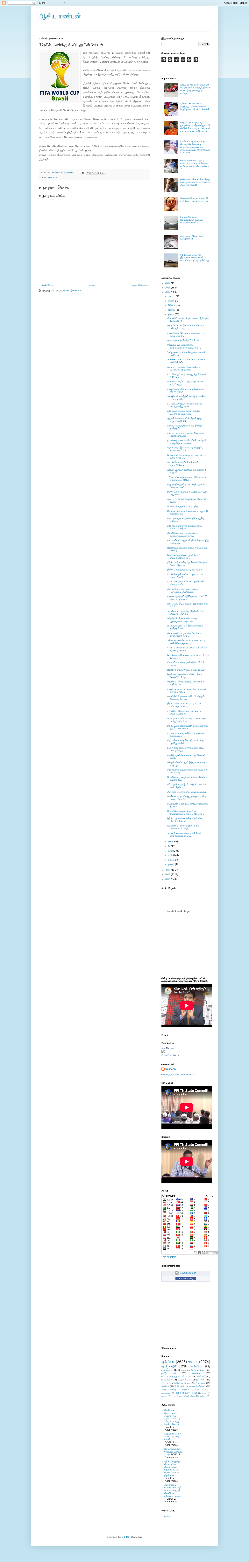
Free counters (168, 1257)
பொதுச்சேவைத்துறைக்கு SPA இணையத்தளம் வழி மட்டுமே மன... (185, 812)
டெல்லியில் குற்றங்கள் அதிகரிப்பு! (182, 506)
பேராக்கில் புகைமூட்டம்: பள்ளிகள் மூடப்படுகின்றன (182, 464)
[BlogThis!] (92, 173)
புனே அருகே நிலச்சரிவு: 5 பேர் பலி (183, 340)
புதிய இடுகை (46, 285)
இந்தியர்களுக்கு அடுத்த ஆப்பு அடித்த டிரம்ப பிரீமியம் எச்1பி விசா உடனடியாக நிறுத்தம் (172, 1468)
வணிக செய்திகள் (197, 1386)
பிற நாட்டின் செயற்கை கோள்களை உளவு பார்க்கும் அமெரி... (186, 327)
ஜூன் (171, 841)
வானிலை (202, 1396)
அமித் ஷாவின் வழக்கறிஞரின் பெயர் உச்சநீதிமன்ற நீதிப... (184, 634)
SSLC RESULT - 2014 (186, 1393)
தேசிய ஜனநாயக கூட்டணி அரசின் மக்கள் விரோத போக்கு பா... (187, 583)
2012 (168, 874)
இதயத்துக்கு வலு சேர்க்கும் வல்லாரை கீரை (173, 1452)
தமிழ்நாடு (168, 1366)
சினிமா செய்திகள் (182, 1383)
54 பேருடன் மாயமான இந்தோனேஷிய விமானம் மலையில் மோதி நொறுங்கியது (194, 257)
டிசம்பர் (171, 296)
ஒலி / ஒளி (200, 1379)
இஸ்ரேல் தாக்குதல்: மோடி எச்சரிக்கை (184, 569)
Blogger (126, 1537)
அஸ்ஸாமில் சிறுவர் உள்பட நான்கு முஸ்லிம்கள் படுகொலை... (182, 590)
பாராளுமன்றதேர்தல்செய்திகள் (175, 1376)
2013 (168, 870)
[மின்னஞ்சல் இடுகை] (81, 172)
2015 (168, 287)
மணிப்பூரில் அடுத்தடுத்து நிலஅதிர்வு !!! (192, 237)
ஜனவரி (171, 864)
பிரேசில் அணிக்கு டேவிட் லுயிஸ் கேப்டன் (186, 669)
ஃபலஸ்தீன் (200, 1376)
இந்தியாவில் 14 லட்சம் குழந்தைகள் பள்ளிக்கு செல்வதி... (184, 705)
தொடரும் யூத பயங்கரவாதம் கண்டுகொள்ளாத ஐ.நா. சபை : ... (184, 346)
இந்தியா (167, 1362)
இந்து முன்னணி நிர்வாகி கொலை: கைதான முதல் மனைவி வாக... (187, 727)
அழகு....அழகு (200, 1390)
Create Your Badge (170, 1055)
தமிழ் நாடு (168, 1373)
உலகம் (192, 1362)
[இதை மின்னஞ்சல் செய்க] (88, 173)
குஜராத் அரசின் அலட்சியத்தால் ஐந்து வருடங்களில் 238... (184, 419)
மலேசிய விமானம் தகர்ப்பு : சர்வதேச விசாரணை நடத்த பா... (184, 412)
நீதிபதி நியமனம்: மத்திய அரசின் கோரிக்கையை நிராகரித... (182, 534)
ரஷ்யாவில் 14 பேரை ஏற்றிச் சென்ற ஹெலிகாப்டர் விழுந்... (183, 827)
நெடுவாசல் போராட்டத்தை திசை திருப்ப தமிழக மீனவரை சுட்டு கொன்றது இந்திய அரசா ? (194, 164)
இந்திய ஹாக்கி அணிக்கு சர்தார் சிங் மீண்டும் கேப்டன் (184, 819)
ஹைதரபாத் (166, 1393)
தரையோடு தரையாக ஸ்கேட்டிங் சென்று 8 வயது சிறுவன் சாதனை (186, 442)
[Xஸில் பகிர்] (95, 173)
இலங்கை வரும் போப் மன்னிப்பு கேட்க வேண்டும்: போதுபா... (184, 675)
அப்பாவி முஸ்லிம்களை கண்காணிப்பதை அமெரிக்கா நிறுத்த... (186, 642)
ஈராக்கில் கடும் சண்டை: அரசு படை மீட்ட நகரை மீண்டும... (186, 575)
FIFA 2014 (52, 177)
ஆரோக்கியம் (183, 1379)
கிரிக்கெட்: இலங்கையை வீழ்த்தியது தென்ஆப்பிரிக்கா (184, 712)
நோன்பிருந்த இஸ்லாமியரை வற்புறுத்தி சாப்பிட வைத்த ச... (185, 449)
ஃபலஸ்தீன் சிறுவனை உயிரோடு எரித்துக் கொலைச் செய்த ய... (185, 697)
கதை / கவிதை (168, 1389)
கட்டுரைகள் (167, 1370)
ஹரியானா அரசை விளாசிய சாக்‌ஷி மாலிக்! (172, 1436)
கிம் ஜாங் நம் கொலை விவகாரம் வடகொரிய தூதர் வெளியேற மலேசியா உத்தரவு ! (172, 1491)
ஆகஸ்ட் (172, 309)
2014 (168, 292)
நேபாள (164, 1396)
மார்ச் (170, 855)
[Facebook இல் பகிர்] (99, 173)
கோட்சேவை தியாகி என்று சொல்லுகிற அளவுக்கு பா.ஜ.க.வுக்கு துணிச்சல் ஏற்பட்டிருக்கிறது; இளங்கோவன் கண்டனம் (195, 147)
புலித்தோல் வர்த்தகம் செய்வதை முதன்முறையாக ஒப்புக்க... (182, 619)
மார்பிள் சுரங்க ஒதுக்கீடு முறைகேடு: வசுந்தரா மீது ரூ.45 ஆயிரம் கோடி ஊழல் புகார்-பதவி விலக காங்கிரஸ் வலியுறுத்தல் (195, 126)
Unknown (170, 1069)
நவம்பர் (171, 300)
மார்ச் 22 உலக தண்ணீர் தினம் (183, 1396)
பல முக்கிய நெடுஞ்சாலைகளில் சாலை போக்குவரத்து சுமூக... (185, 405)
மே (169, 846)
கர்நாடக (185, 1389)
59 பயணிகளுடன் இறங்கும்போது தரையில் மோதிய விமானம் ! (191, 220)
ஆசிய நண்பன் (60, 16)
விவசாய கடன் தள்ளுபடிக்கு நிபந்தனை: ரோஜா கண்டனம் (185, 434)
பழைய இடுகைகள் (140, 285)
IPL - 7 (164, 1383)
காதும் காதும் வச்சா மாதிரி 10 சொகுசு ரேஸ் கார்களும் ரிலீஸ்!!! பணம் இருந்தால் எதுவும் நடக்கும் (195, 88)
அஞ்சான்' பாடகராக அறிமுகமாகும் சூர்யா (186, 792)
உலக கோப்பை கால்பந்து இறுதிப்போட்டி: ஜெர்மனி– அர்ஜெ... (185, 612)
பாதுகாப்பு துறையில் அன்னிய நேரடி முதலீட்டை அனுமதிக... (183, 368)
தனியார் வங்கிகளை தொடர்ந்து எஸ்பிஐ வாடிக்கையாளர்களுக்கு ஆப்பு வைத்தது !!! (195, 182)
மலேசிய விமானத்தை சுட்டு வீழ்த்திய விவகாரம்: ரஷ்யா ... (184, 527)
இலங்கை (165, 1386)
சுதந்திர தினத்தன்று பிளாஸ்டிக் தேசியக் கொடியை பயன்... (186, 485)
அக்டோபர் (173, 305)
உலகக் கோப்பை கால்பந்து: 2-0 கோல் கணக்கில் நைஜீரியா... (184, 834)
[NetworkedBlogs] (185, 1273)
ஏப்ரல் (170, 850)
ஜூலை (171, 314)
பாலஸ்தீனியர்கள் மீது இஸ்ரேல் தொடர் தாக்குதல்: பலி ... (185, 627)
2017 (168, 283)
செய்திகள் (196, 1366)
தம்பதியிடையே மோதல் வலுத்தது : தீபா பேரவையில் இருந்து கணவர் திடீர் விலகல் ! (194, 106)
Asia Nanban (167, 1048)
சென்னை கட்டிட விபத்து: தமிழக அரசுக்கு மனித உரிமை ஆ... (187, 797)
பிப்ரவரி (171, 859)
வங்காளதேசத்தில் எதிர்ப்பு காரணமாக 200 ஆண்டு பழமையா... (187, 597)
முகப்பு (92, 285)
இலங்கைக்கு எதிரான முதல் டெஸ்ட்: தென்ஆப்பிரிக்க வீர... (184, 556)
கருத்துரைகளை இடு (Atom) (68, 290)
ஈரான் (204, 1393)
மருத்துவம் (166, 1379)
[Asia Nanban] (163, 1052)
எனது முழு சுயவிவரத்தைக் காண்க (177, 1074)
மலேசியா (196, 1373)
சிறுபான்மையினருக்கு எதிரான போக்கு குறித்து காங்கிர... (185, 741)
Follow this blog (186, 1278)
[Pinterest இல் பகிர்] (103, 173)
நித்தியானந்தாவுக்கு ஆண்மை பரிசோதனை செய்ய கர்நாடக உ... (187, 563)
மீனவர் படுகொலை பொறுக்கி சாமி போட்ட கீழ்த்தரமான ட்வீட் (194, 199)
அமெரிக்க (200, 1383)
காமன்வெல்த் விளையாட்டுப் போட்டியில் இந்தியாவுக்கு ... (185, 390)
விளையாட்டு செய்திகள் (192, 1370)
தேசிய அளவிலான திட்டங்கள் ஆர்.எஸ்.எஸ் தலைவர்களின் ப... (187, 649)
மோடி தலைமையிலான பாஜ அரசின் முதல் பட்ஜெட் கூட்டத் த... (186, 719)
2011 (168, 879)
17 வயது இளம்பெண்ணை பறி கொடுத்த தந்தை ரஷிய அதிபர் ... (186, 478)
